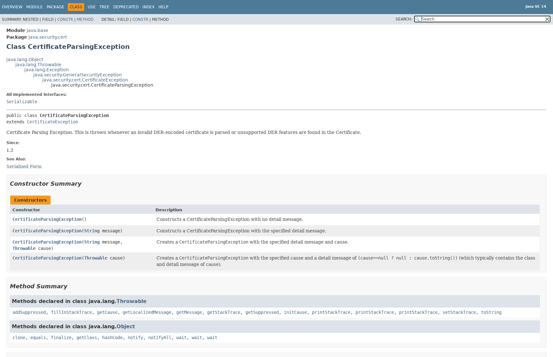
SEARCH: (404, 19)
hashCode (112, 337)
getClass (86, 337)
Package (55, 7)
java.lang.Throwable (38, 64)
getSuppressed (262, 312)
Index (148, 7)
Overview (12, 7)
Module (34, 7)
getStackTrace (223, 312)
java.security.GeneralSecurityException (77, 74)
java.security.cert (47, 37)
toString (491, 312)
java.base (37, 30)
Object (125, 326)
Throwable (24, 248)
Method (85, 19)
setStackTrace (459, 312)
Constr (65, 19)
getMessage (189, 312)
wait (181, 337)
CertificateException (52, 121)
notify (135, 337)
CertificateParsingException (47, 219)
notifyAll (159, 337)
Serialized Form (24, 166)
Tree (104, 7)
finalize (61, 337)
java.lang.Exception (46, 69)
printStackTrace (331, 312)
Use (92, 7)
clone (18, 337)
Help (163, 7)
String (92, 230)
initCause (295, 312)
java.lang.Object (24, 59)
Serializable (21, 101)
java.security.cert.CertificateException (85, 79)
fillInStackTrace (71, 312)
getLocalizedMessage (147, 312)
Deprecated (126, 7)
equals (38, 337)
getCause (107, 312)
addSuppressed (29, 312)
